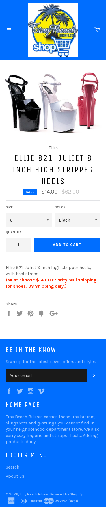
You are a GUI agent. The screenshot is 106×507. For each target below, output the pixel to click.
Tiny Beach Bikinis (34, 494)
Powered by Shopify (66, 494)
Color (60, 207)
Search (12, 467)
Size (9, 207)
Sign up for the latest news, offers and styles (51, 361)
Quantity (14, 232)
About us (15, 476)
